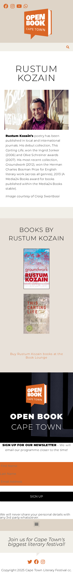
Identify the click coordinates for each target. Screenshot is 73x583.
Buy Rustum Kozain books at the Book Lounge (36, 355)
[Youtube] (19, 6)
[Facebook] (6, 6)
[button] (37, 524)
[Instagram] (12, 6)
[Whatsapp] (25, 6)
